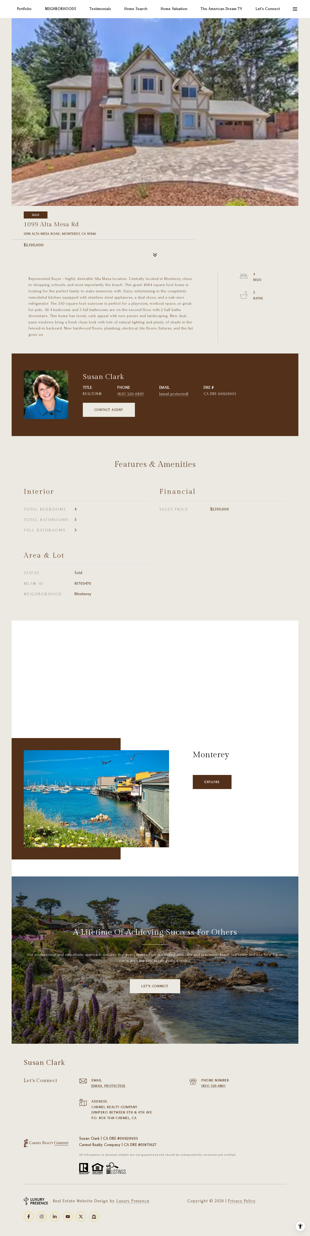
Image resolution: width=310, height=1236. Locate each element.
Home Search (135, 9)
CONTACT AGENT (108, 410)
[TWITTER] (81, 1216)
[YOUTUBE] (68, 1216)
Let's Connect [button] (155, 986)
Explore (212, 782)
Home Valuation (174, 9)
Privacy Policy (242, 1201)
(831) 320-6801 (130, 394)
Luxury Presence (132, 1201)
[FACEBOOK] (28, 1216)
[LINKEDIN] (55, 1216)
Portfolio (24, 9)
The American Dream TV (221, 9)
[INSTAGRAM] (41, 1216)
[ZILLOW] (94, 1216)
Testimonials (100, 9)
